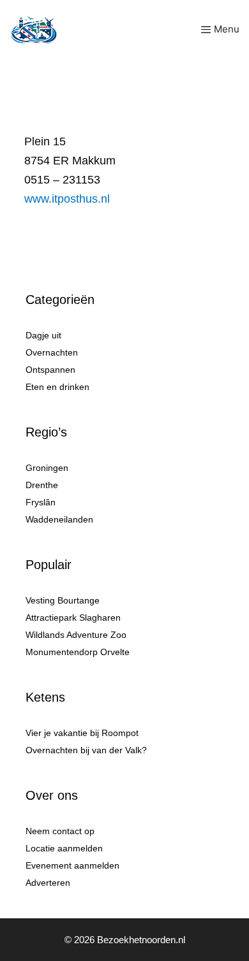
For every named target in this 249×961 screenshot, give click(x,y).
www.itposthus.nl (67, 198)
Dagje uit (43, 335)
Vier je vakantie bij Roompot (82, 733)
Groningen (47, 468)
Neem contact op (60, 831)
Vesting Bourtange (63, 600)
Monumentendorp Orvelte (78, 652)
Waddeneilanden (59, 519)
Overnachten (52, 352)
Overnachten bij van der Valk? (86, 750)
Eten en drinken (57, 387)
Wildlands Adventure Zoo (76, 635)
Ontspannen (50, 370)
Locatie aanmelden (64, 848)
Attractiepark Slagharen (73, 617)
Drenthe (42, 485)
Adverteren (48, 883)
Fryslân (41, 502)
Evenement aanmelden (72, 865)
